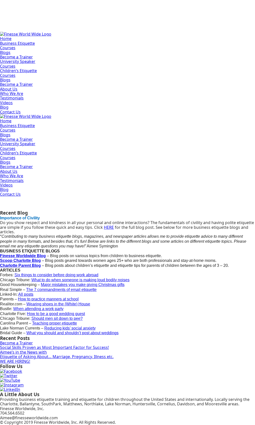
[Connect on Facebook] (11, 371)
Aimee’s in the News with (23, 352)
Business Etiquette (17, 43)
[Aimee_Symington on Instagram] (12, 385)
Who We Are (11, 93)
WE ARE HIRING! (15, 361)
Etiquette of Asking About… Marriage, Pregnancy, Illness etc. (57, 356)
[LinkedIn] (10, 389)
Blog (4, 107)
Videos (6, 102)
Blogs (5, 52)
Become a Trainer (16, 57)
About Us (8, 89)
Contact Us (10, 112)
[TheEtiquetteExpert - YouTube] (10, 380)
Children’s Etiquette (18, 70)
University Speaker (17, 61)
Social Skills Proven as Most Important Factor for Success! (54, 347)
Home (5, 38)
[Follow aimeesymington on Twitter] (8, 375)
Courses (7, 47)
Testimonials (12, 98)
